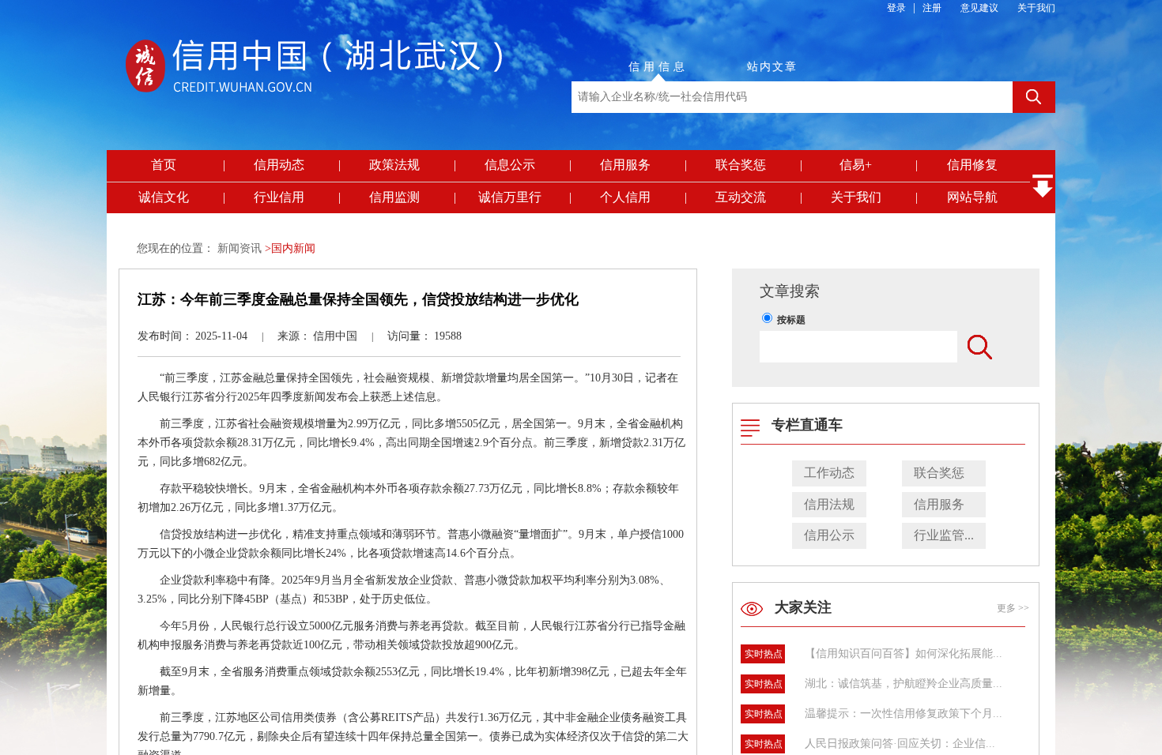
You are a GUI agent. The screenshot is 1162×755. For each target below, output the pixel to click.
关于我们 (1036, 7)
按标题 (791, 319)
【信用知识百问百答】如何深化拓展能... (903, 653)
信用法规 (829, 504)
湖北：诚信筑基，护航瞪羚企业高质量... (903, 683)
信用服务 (939, 504)
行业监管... (944, 535)
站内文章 (772, 67)
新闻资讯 (241, 248)
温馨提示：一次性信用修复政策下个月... (903, 713)
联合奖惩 (939, 472)
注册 (931, 7)
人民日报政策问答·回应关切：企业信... (900, 743)
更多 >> (1013, 608)
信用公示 (829, 535)
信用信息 (658, 67)
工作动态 (829, 472)
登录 (896, 7)
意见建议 (979, 7)
